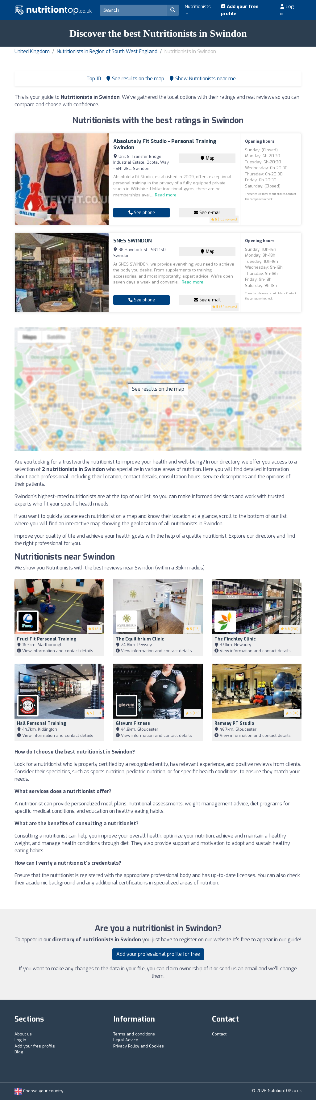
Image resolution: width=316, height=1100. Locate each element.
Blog (19, 1052)
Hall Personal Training (41, 723)
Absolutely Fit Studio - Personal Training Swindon (164, 144)
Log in (287, 10)
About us (23, 1034)
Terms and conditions (134, 1034)
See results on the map (158, 389)
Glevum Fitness (133, 723)
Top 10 (93, 78)
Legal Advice (125, 1040)
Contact (219, 1034)
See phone (144, 213)
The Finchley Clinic (235, 639)
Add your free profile (240, 10)
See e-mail (209, 213)
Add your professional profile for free (158, 954)
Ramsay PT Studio (234, 723)
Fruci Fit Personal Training (47, 639)
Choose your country (42, 1091)
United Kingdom (32, 51)
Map (209, 158)
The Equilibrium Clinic (140, 639)
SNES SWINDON (132, 240)
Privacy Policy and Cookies (138, 1046)
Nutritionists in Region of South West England (106, 51)
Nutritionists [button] (198, 6)
